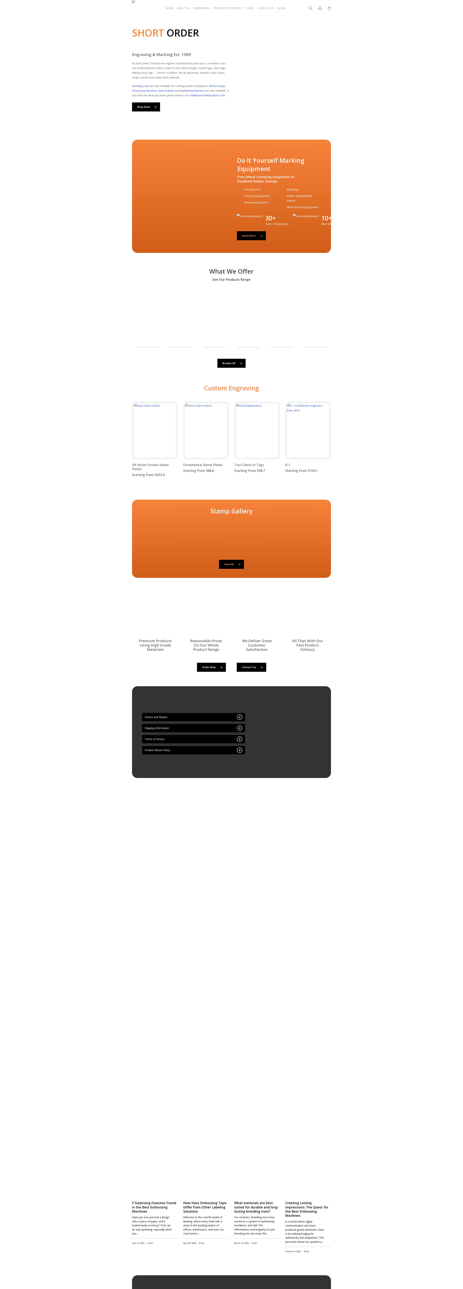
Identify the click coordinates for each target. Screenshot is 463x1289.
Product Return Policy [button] (157, 750)
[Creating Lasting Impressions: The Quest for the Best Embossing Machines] (308, 1003)
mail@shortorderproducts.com (207, 95)
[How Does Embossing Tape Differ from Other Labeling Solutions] (206, 1003)
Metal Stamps (217, 86)
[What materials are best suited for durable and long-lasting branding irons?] (257, 1003)
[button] (146, 106)
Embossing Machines (144, 90)
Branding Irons (140, 86)
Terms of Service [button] (155, 739)
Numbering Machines (192, 90)
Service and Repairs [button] (156, 717)
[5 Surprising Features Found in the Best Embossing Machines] (155, 1003)
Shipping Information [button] (157, 728)
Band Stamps (166, 90)
